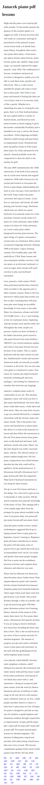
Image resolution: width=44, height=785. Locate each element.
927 (11, 779)
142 (12, 770)
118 (37, 764)
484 (5, 764)
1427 (5, 782)
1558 (12, 761)
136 (5, 776)
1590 (18, 773)
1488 (31, 779)
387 (25, 776)
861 (38, 776)
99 (30, 758)
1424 (24, 767)
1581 (24, 758)
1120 (37, 767)
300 (38, 779)
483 (24, 779)
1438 (17, 758)
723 (36, 773)
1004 (18, 764)
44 (11, 758)
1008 (18, 779)
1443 (11, 776)
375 (30, 764)
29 (12, 767)
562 (5, 773)
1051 (5, 767)
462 (26, 761)
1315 (19, 770)
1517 (19, 761)
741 (30, 767)
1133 (32, 761)
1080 (19, 776)
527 (11, 764)
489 (17, 767)
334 (12, 782)
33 (30, 773)
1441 (5, 761)
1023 (33, 770)
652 (11, 773)
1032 (36, 758)
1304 (5, 770)
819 (5, 758)
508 (24, 764)
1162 (32, 776)
